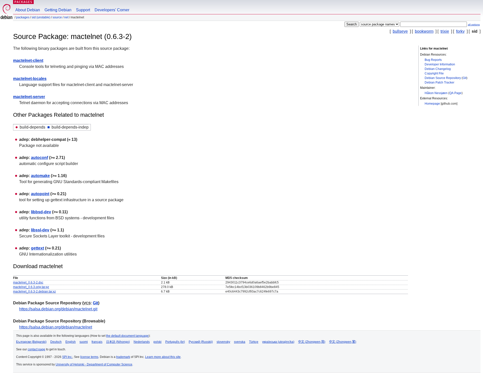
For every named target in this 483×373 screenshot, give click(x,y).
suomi (83, 342)
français (97, 342)
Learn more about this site (163, 357)
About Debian (27, 10)
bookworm (424, 31)
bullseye (400, 31)
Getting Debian (58, 10)
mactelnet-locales (30, 78)
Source (57, 17)
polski (157, 342)
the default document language (127, 336)
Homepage (432, 103)
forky (460, 31)
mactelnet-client (28, 60)
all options (474, 24)
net (66, 17)
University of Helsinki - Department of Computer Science (94, 364)
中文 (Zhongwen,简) (311, 342)
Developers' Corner (112, 10)
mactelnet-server (29, 97)
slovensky (223, 342)
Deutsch (56, 342)
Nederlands (142, 342)
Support (83, 10)
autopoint (40, 194)
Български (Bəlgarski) (31, 342)
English (70, 342)
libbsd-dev (41, 212)
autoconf (39, 157)
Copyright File (434, 73)
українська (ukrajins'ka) (278, 342)
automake (40, 176)
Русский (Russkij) (201, 342)
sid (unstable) (41, 17)
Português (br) (175, 342)
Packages (23, 2)
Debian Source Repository (443, 78)
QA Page (455, 93)
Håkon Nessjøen (436, 93)
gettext (37, 248)
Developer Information (440, 64)
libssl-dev (40, 230)
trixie (444, 31)
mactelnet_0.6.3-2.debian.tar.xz (34, 291)
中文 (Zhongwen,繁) (342, 342)
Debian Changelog (438, 69)
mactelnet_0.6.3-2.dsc (28, 282)
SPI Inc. (67, 357)
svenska (239, 342)
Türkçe (253, 342)
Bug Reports (433, 60)
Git (464, 78)
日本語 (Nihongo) (118, 342)
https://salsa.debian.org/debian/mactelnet (55, 327)
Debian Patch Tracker (439, 82)
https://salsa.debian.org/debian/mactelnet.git (58, 309)
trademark (123, 357)
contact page (36, 349)
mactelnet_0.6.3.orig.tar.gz (31, 287)
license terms (89, 357)
